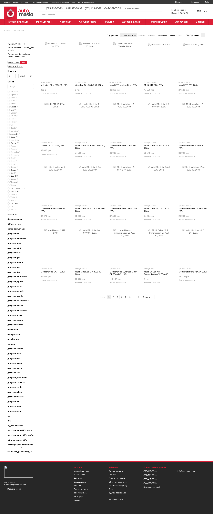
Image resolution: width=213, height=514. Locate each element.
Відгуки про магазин (86, 2)
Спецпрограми (88, 22)
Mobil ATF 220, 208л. (189, 85)
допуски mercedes (17, 238)
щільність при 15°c (17, 440)
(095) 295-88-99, (54, 8)
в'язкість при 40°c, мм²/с (20, 430)
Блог (73, 2)
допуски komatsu (16, 382)
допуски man (14, 353)
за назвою (162, 35)
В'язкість (12, 214)
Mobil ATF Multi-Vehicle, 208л (124, 85)
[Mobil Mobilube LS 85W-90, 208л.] (194, 121)
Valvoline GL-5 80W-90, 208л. (89, 85)
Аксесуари (181, 22)
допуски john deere (17, 377)
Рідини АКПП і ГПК (16, 44)
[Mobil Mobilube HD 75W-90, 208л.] (125, 121)
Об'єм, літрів (14, 224)
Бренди (200, 22)
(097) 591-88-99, (74, 8)
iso (9, 416)
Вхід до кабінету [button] (116, 471)
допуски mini (14, 248)
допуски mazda (15, 305)
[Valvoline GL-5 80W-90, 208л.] (90, 60)
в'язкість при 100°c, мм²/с (20, 435)
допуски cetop (15, 411)
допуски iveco (15, 363)
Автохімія (65, 22)
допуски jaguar (15, 281)
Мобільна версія (14, 489)
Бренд (11, 82)
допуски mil (13, 401)
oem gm (11, 344)
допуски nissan (15, 315)
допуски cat (14, 373)
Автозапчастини (131, 22)
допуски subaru (15, 320)
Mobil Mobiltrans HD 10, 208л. (193, 271)
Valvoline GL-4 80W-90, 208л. (55, 85)
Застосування (15, 219)
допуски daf (14, 358)
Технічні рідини (158, 22)
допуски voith (15, 387)
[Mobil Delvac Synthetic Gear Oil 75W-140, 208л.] (125, 247)
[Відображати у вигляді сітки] (203, 35)
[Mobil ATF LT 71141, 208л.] (56, 121)
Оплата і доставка (20, 2)
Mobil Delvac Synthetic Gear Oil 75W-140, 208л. (123, 273)
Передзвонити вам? (132, 8)
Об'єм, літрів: (13, 62)
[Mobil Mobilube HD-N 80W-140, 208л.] (90, 184)
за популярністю (128, 35)
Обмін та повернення (39, 2)
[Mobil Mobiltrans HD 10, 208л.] (194, 247)
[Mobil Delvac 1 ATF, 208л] (56, 247)
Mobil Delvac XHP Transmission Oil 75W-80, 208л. (156, 274)
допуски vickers (16, 397)
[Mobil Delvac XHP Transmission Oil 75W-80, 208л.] (159, 247)
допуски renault (15, 262)
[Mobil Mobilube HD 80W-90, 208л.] (159, 121)
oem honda (13, 339)
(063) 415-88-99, (93, 8)
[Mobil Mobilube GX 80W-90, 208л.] (90, 247)
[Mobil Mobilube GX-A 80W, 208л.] (159, 184)
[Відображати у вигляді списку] (207, 35)
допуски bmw (14, 243)
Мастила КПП (44, 22)
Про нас (7, 2)
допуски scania (15, 349)
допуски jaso (14, 406)
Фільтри (109, 22)
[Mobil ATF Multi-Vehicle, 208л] (125, 60)
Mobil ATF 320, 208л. (154, 85)
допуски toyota (15, 325)
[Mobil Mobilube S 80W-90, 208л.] (56, 184)
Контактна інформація (60, 2)
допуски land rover (17, 277)
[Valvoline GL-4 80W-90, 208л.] (56, 60)
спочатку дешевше (147, 35)
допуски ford (14, 253)
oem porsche (14, 334)
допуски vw (13, 233)
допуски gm (14, 257)
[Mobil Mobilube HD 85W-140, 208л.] (125, 184)
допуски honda (15, 296)
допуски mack (15, 368)
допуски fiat (14, 272)
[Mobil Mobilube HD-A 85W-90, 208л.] (194, 184)
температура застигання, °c (20, 445)
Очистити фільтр (15, 66)
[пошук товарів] (160, 14)
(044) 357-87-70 (112, 8)
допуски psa (14, 267)
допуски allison (15, 392)
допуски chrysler (16, 291)
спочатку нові (176, 35)
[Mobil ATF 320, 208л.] (159, 60)
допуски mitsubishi (17, 310)
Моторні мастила (18, 22)
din (9, 421)
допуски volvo (15, 286)
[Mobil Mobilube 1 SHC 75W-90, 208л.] (90, 121)
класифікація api (16, 228)
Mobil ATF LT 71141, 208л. (53, 145)
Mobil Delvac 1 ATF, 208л (53, 271)
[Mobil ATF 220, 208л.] (194, 60)
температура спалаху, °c (20, 452)
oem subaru (13, 329)
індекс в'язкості (15, 425)
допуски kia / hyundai (18, 301)
